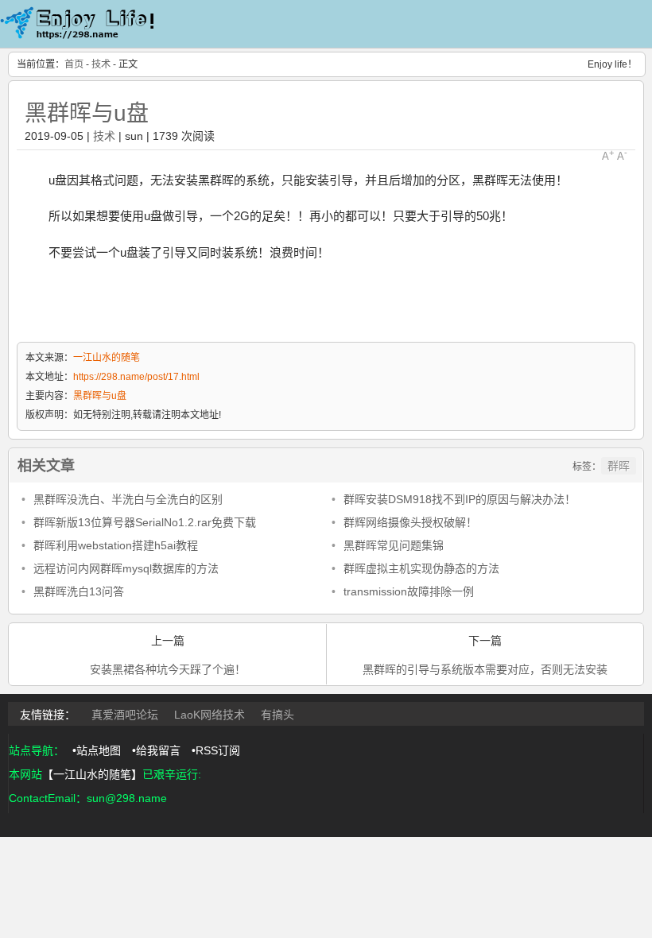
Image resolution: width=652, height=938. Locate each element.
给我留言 (158, 750)
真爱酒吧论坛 (124, 714)
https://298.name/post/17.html (136, 376)
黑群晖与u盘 (87, 113)
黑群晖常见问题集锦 (393, 545)
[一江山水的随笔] (79, 40)
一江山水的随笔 (106, 357)
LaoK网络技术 (209, 714)
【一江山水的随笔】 (92, 774)
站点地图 (98, 750)
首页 (73, 64)
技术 (101, 64)
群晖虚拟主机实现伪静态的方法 (421, 568)
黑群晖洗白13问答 (78, 591)
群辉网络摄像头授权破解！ (410, 522)
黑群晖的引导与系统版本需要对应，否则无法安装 (485, 669)
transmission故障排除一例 (408, 591)
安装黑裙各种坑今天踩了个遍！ (168, 669)
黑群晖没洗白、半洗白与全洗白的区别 (128, 499)
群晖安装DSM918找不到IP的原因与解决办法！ (459, 499)
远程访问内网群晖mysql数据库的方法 (126, 568)
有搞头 (277, 714)
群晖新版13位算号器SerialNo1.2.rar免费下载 (144, 522)
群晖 (618, 465)
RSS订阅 (218, 750)
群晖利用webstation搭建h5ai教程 (115, 545)
